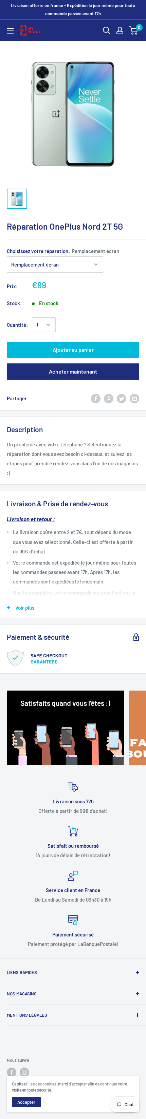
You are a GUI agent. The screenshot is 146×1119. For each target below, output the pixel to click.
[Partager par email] (134, 398)
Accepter (26, 1102)
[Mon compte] (119, 30)
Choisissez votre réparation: (63, 251)
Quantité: (17, 325)
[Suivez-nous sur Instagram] (24, 1072)
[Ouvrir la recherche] (106, 30)
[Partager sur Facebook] (96, 398)
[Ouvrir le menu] (10, 31)
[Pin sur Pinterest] (108, 398)
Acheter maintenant (73, 371)
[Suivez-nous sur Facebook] (11, 1072)
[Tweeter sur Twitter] (121, 398)
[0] (133, 30)
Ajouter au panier (73, 349)
